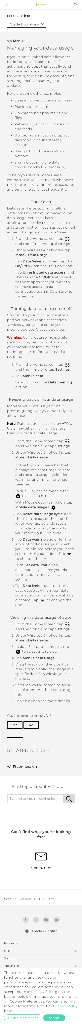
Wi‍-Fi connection (22, 767)
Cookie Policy (66, 1006)
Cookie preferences (23, 1018)
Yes (14, 725)
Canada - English (43, 931)
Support (25, 899)
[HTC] (41, 4)
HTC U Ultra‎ (46, 899)
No (31, 725)
